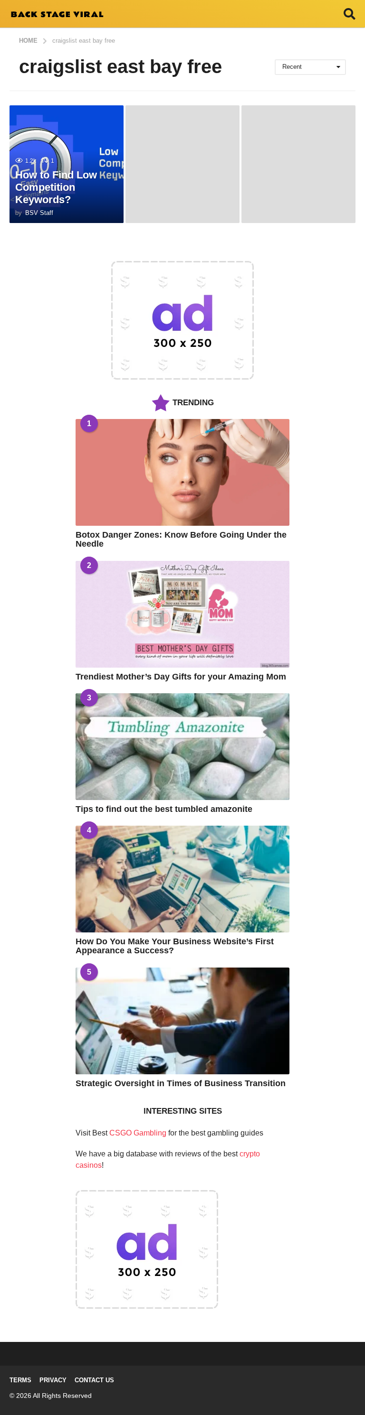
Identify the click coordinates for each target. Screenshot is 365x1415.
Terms (20, 1380)
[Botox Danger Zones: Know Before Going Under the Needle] (182, 472)
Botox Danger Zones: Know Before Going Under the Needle (181, 539)
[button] (349, 13)
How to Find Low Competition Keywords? (56, 187)
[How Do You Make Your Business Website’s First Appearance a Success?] (182, 879)
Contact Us (94, 1380)
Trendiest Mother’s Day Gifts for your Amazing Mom (181, 676)
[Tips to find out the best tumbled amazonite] (182, 746)
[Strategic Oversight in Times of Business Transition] (182, 1021)
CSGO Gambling (137, 1133)
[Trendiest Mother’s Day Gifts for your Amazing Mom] (182, 614)
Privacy (53, 1380)
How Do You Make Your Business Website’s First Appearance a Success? (175, 946)
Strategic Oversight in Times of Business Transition (181, 1083)
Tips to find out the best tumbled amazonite (164, 809)
